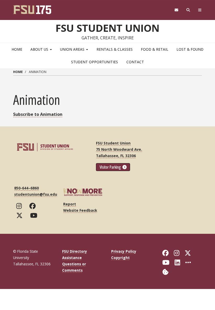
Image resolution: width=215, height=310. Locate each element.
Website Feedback (80, 210)
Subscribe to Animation (37, 114)
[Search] (188, 10)
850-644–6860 (26, 187)
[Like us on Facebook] (33, 206)
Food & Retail (154, 49)
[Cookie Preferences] (165, 271)
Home (17, 49)
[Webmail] (176, 10)
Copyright (120, 257)
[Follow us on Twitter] (20, 215)
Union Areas (72, 49)
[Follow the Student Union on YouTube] (35, 215)
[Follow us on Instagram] (20, 206)
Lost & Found (189, 49)
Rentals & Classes (114, 49)
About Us (39, 49)
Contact (135, 61)
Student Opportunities (94, 61)
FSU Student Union (107, 28)
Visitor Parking (111, 167)
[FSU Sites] (200, 10)
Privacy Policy (123, 251)
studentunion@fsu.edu (35, 194)
